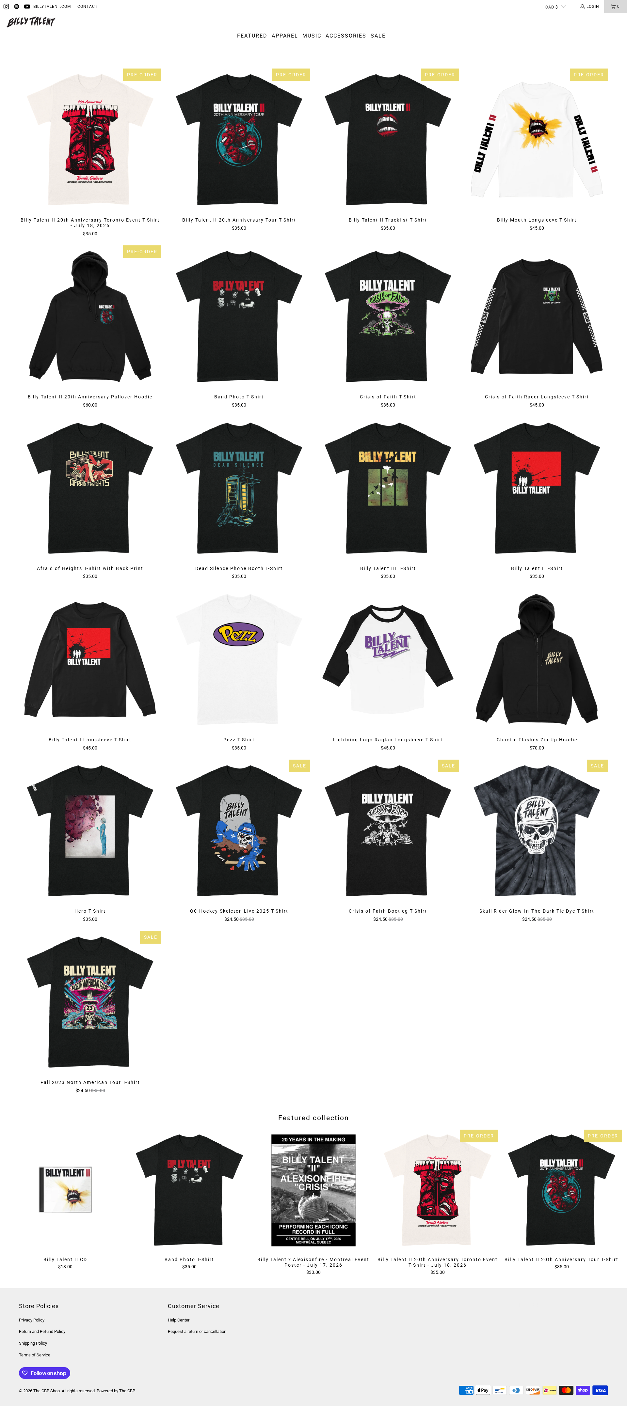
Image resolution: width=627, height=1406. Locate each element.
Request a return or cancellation (197, 1331)
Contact (87, 6)
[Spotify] (17, 6)
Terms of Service (34, 1354)
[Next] (608, 1202)
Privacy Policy (31, 1320)
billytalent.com (52, 6)
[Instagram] (6, 6)
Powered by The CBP (116, 1390)
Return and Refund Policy (42, 1331)
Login (593, 6)
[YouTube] (27, 6)
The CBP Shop (46, 1390)
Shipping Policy (33, 1343)
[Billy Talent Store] (31, 22)
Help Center (178, 1320)
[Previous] (18, 1202)
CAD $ (551, 7)
